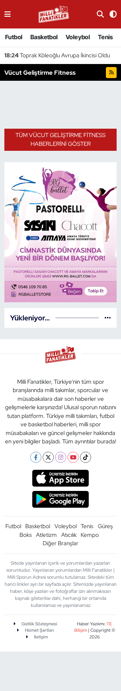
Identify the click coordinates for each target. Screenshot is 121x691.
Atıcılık (69, 535)
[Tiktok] (85, 457)
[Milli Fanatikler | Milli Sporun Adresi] (54, 13)
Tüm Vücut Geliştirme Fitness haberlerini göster (60, 139)
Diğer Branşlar (60, 543)
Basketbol (44, 37)
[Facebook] (35, 457)
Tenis (105, 37)
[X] (48, 457)
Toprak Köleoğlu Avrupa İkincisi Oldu (57, 55)
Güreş (105, 526)
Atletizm (46, 535)
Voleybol (78, 37)
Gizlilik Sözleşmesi (39, 624)
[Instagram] (60, 457)
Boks (25, 535)
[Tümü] (108, 317)
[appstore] (60, 479)
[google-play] (60, 500)
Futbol (13, 37)
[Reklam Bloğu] (60, 231)
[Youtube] (73, 457)
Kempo (90, 535)
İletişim (40, 637)
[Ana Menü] (7, 14)
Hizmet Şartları (39, 630)
